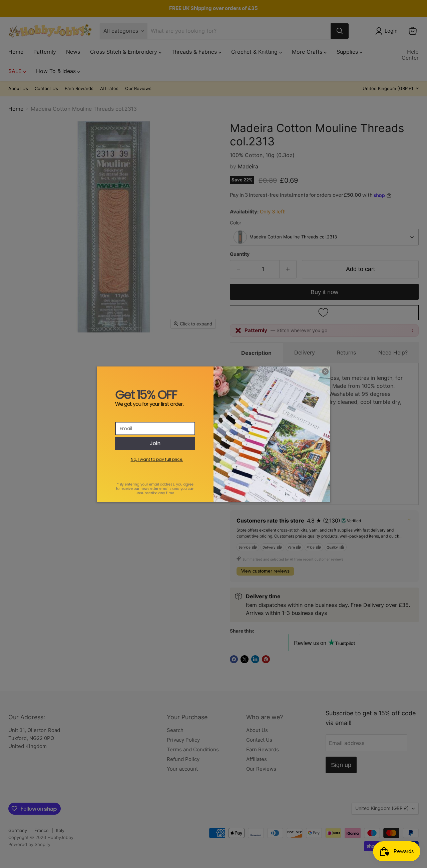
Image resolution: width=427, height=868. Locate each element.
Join (155, 443)
